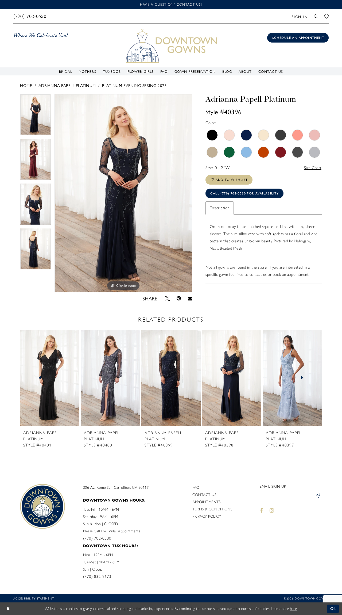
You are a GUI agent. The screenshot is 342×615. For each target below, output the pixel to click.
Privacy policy (206, 516)
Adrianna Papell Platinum (67, 85)
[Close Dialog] (8, 608)
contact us (258, 274)
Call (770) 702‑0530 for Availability (244, 193)
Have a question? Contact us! (171, 4)
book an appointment (291, 274)
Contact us (204, 494)
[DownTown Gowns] (171, 45)
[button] (300, 16)
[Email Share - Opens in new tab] (190, 298)
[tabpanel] (35, 116)
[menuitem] (30, 16)
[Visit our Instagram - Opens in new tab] (272, 510)
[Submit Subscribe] (317, 496)
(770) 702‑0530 (97, 538)
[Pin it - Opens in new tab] (179, 298)
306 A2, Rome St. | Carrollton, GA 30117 (116, 487)
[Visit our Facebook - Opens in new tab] (261, 510)
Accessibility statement (33, 598)
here (293, 608)
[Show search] (316, 16)
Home (26, 85)
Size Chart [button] (313, 167)
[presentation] (49, 378)
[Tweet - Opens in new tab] (167, 298)
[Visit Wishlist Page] (326, 16)
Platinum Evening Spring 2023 (134, 85)
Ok (333, 608)
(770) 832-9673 (97, 576)
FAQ (196, 487)
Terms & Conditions (212, 509)
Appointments (206, 502)
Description (220, 207)
